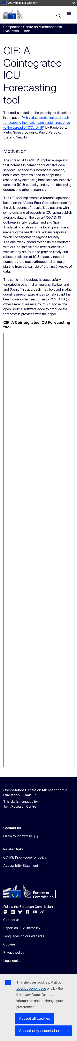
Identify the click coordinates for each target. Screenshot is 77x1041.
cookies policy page (31, 988)
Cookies (9, 944)
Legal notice (12, 961)
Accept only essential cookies (44, 1031)
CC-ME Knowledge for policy (25, 857)
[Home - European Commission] (13, 14)
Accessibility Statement (20, 865)
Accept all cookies (34, 1018)
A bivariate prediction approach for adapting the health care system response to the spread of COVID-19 (36, 122)
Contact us (11, 920)
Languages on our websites (23, 936)
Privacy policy (13, 952)
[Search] (58, 15)
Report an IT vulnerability (21, 928)
